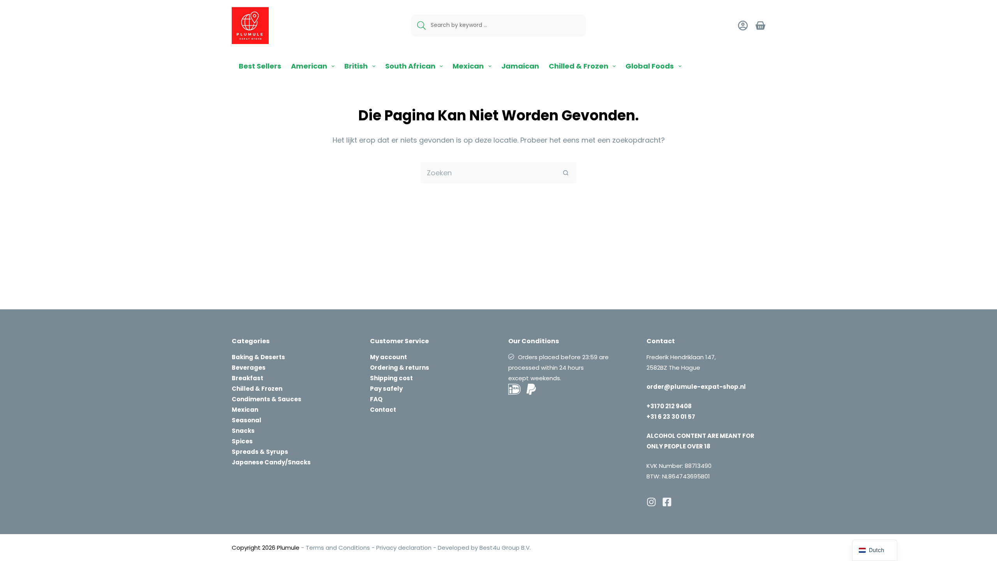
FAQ (376, 399)
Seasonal (246, 420)
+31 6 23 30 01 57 (670, 417)
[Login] (743, 25)
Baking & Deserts (258, 357)
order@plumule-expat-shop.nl (696, 387)
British (356, 66)
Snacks (243, 431)
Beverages (249, 367)
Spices (242, 441)
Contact (383, 410)
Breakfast (247, 378)
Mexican (468, 66)
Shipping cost (391, 378)
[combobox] (488, 172)
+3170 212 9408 (669, 406)
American (309, 66)
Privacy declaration (404, 547)
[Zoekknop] (565, 172)
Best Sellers (260, 66)
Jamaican (520, 66)
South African (410, 66)
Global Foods (649, 66)
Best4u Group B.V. (504, 547)
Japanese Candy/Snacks (271, 462)
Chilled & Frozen (578, 66)
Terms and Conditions (338, 547)
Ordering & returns (399, 367)
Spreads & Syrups (260, 452)
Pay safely (386, 389)
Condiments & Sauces (266, 399)
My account (388, 357)
